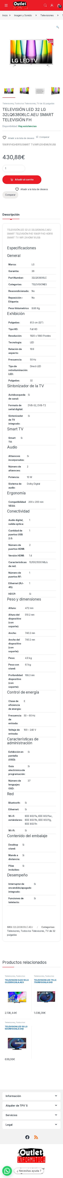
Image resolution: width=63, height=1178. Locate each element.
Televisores (8, 103)
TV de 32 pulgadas (45, 103)
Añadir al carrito (24, 179)
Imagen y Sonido (23, 15)
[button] (57, 27)
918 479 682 (33, 1172)
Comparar (44, 137)
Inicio (5, 15)
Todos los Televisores (25, 103)
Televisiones (47, 15)
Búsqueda (45, 5)
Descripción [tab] (10, 214)
